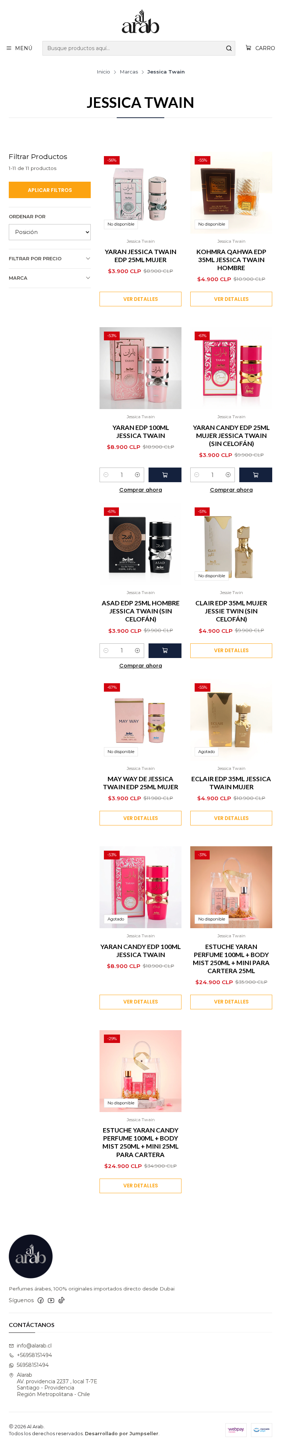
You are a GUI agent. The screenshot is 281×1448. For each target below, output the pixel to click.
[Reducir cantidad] (106, 475)
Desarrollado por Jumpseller (121, 1433)
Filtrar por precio (35, 258)
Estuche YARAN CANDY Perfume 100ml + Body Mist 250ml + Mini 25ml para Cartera (140, 1142)
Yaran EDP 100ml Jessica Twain (140, 431)
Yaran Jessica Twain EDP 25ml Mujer (140, 256)
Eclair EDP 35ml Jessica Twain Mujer (231, 783)
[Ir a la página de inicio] (140, 21)
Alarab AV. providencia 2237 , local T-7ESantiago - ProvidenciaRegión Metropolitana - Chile (57, 1385)
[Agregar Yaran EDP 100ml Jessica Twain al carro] (165, 475)
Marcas (129, 72)
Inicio (103, 72)
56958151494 (33, 1365)
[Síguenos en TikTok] (61, 1300)
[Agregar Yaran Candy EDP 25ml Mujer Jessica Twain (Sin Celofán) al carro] (255, 475)
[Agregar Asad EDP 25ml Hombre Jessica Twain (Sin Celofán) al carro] (165, 650)
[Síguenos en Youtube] (51, 1300)
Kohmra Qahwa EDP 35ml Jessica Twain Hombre (231, 260)
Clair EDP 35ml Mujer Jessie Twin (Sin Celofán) (231, 611)
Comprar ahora (140, 490)
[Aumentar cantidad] (137, 475)
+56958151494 (34, 1355)
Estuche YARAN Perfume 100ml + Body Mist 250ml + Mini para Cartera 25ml (231, 959)
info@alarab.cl (34, 1345)
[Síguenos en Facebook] (40, 1300)
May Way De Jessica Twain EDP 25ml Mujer (140, 783)
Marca (18, 278)
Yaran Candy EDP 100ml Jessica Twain (140, 951)
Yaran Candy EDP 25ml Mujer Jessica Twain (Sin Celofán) (231, 435)
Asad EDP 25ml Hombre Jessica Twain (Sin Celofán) (141, 611)
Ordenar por (27, 216)
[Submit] (229, 48)
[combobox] (138, 48)
